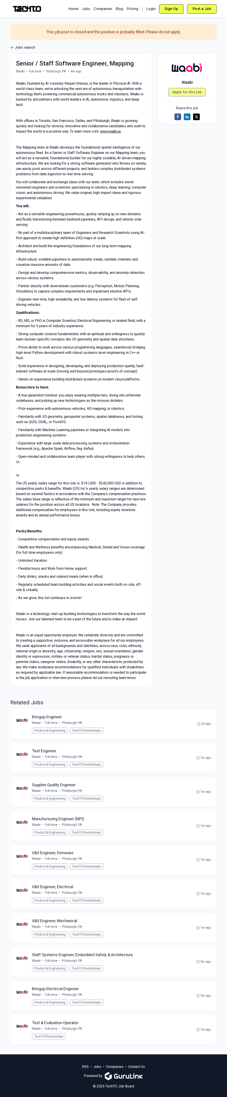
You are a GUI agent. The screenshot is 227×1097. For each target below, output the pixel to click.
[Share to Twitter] (196, 116)
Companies (103, 9)
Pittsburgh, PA (56, 71)
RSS (85, 1067)
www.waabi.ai (110, 131)
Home (73, 9)
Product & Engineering (49, 730)
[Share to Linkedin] (187, 116)
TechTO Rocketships (86, 730)
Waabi (20, 71)
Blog (119, 9)
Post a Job (202, 9)
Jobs (86, 9)
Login (151, 9)
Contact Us (136, 1067)
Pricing (132, 9)
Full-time (35, 71)
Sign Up (171, 9)
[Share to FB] (177, 116)
